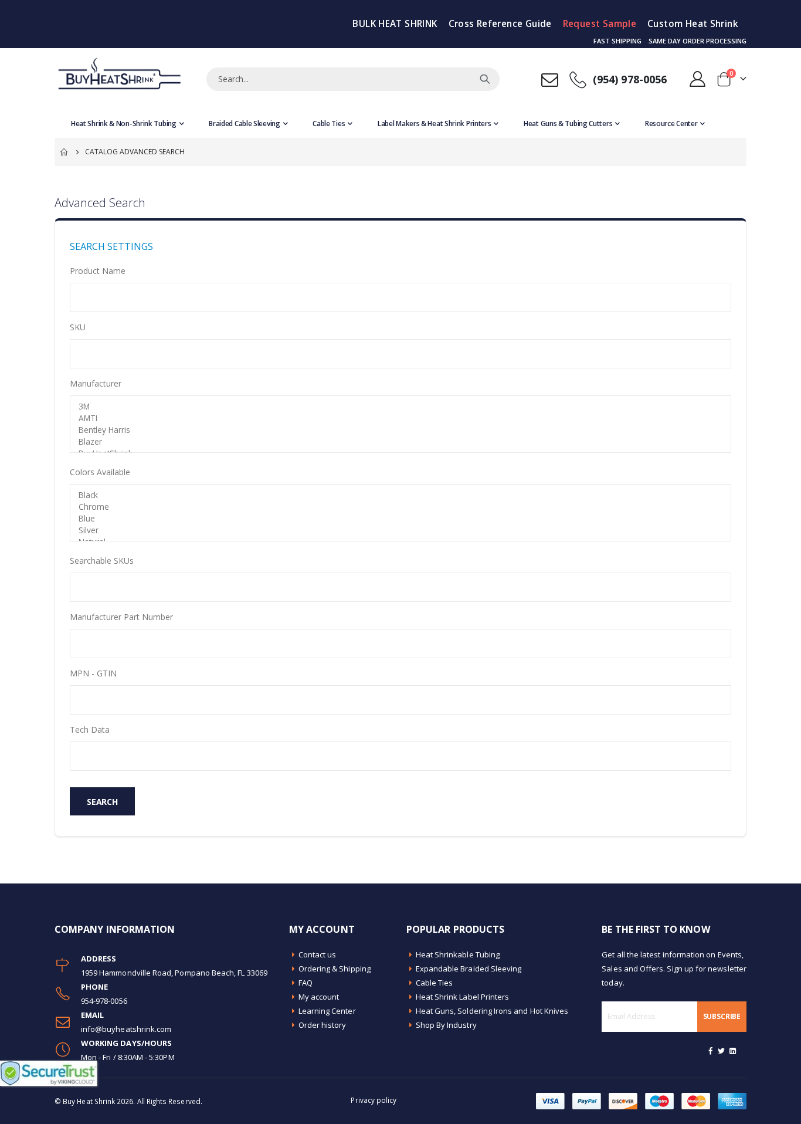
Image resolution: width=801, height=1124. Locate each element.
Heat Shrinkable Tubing (458, 954)
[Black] (400, 495)
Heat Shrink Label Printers (463, 996)
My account (319, 996)
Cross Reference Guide (500, 24)
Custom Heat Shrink (692, 24)
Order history (322, 1025)
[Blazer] (400, 442)
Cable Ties (434, 982)
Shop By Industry (446, 1025)
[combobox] (353, 79)
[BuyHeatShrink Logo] (119, 79)
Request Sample (599, 24)
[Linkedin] (732, 1050)
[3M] (400, 406)
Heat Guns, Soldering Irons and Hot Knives (492, 1010)
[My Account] (697, 79)
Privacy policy (373, 1100)
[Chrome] (400, 507)
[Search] (484, 79)
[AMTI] (400, 418)
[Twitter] (722, 1050)
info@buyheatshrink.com (126, 1029)
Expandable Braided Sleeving (469, 968)
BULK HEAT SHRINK (394, 24)
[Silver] (400, 530)
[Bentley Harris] (400, 430)
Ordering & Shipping (334, 968)
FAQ (305, 982)
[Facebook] (710, 1050)
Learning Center (327, 1010)
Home (64, 152)
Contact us (317, 954)
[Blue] (400, 518)
